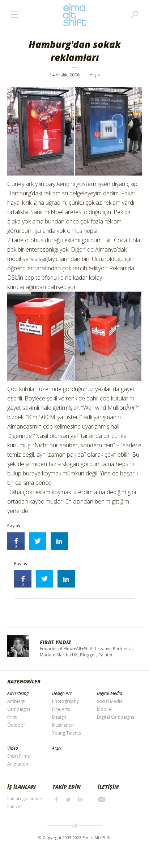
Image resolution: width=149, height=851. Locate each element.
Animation (17, 764)
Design (59, 717)
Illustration (63, 725)
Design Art (62, 693)
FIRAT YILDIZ (55, 642)
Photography (65, 701)
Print (12, 717)
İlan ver (14, 806)
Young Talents (66, 733)
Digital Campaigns (115, 717)
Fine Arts (61, 709)
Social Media (110, 701)
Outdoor (16, 725)
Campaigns (18, 709)
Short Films (18, 756)
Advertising (18, 693)
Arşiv (95, 75)
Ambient (16, 701)
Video (12, 748)
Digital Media (109, 693)
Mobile (104, 709)
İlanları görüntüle (24, 798)
